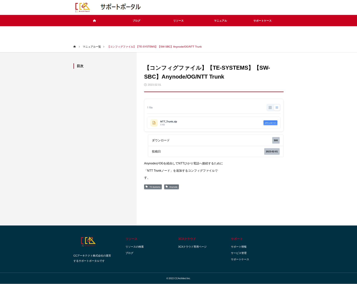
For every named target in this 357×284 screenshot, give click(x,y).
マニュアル (220, 20)
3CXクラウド (187, 238)
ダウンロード (270, 123)
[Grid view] (270, 108)
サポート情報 (239, 246)
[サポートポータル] (108, 7)
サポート (237, 238)
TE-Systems (154, 187)
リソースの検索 (135, 246)
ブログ (136, 20)
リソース (178, 20)
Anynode (172, 187)
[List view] (277, 108)
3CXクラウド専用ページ (192, 246)
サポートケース (262, 20)
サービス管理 (239, 252)
